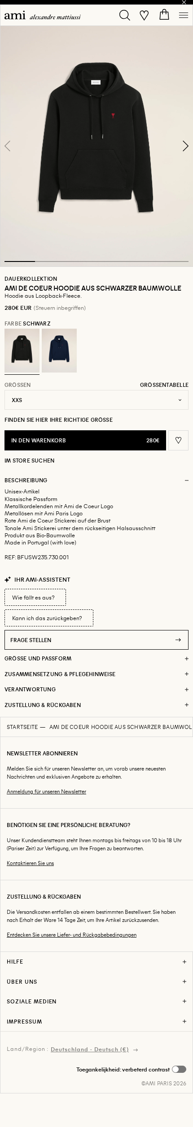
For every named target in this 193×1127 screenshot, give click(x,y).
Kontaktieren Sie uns (30, 863)
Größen (17, 384)
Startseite (22, 726)
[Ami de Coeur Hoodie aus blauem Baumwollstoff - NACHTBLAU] (59, 351)
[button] (96, 146)
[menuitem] (42, 15)
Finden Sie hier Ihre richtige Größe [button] (58, 419)
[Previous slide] (7, 146)
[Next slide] (185, 146)
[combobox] (96, 400)
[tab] (19, 261)
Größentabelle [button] (164, 384)
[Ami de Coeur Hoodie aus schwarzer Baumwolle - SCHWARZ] (21, 351)
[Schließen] (184, 2)
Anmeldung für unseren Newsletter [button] (46, 791)
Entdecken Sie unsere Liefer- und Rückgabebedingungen (71, 934)
